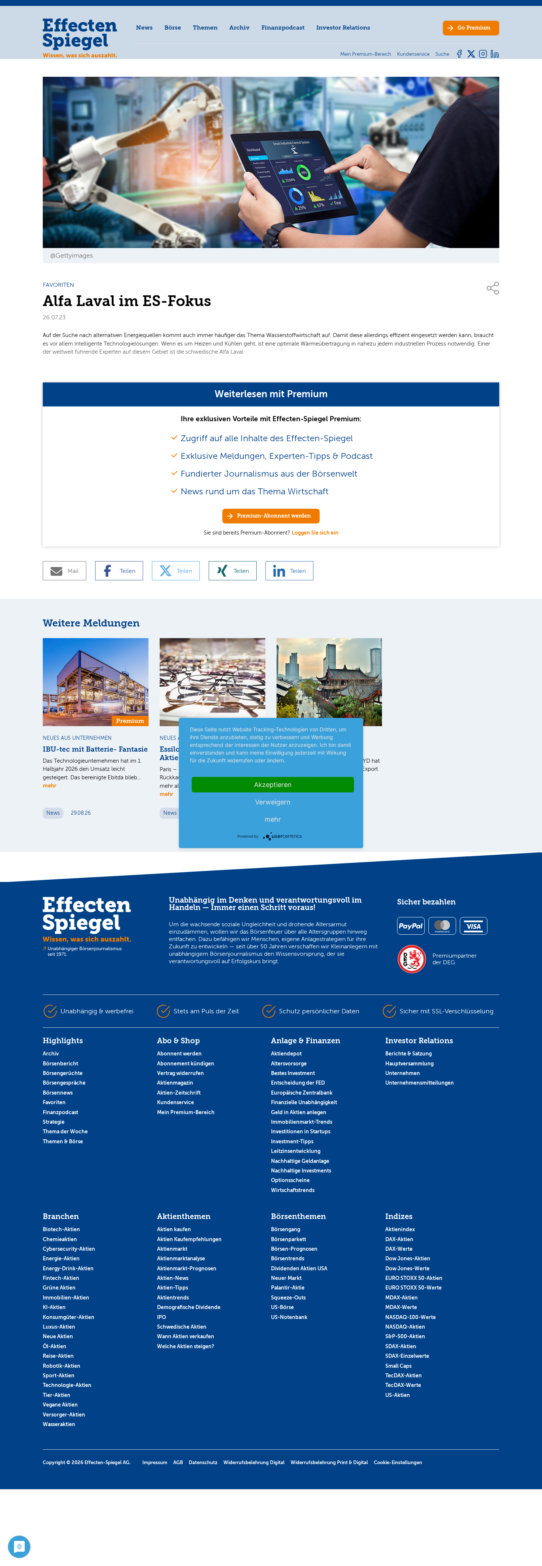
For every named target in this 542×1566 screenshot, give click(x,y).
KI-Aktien (54, 1307)
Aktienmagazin (175, 1083)
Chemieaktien (60, 1239)
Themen (205, 27)
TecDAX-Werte (403, 1385)
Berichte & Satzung (408, 1054)
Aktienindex (400, 1229)
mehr (49, 785)
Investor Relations (343, 27)
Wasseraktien (59, 1424)
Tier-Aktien (56, 1395)
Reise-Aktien (58, 1356)
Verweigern (273, 802)
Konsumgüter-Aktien (68, 1317)
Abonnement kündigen (185, 1064)
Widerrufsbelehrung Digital (254, 1462)
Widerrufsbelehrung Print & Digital (329, 1462)
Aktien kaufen (174, 1229)
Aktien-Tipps (172, 1288)
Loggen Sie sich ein (315, 533)
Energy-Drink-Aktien (68, 1268)
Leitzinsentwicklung (295, 1151)
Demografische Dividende (188, 1307)
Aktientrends (173, 1298)
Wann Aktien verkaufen (185, 1336)
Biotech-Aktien (61, 1229)
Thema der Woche (65, 1131)
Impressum (154, 1462)
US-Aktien (397, 1395)
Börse (172, 27)
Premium (474, 28)
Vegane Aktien (60, 1405)
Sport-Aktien (58, 1375)
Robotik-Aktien (61, 1366)
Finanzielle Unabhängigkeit (304, 1102)
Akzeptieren (273, 785)
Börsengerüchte (63, 1073)
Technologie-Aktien (67, 1385)
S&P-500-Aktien (405, 1336)
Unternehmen (402, 1073)
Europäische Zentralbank (302, 1093)
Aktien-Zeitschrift (179, 1093)
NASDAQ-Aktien (405, 1327)
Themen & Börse (63, 1141)
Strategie (54, 1122)
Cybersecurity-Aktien (69, 1249)
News (144, 27)
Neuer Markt (286, 1278)
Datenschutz (203, 1462)
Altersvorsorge (289, 1064)
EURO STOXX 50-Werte (413, 1288)
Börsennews (58, 1093)
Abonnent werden (179, 1054)
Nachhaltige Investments (301, 1171)
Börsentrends (287, 1258)
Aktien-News (172, 1278)
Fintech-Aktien (61, 1278)
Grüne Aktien (59, 1288)
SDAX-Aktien (400, 1346)
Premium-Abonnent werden (274, 516)
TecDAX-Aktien (403, 1375)
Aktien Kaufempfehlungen (189, 1239)
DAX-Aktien (399, 1239)
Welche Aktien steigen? (185, 1346)
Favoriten (54, 1102)
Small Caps (398, 1366)
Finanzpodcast (283, 27)
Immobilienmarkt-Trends (301, 1122)
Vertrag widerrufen (180, 1073)
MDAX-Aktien (401, 1298)
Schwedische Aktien (181, 1327)
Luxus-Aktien (59, 1327)
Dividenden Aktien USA (299, 1268)
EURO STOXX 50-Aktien (413, 1278)
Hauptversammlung (409, 1064)
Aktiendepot (286, 1054)
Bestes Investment (293, 1073)
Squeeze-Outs (288, 1298)
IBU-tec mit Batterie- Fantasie (95, 749)
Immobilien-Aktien (66, 1298)
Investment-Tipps (292, 1141)
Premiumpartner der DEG (454, 959)
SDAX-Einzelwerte (407, 1356)
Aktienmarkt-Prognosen (186, 1268)
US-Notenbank (289, 1317)
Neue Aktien (58, 1336)
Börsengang (285, 1229)
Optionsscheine (290, 1180)
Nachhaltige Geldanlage (300, 1161)
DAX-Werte (399, 1249)
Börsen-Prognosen (294, 1249)
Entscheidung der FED (298, 1083)
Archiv (239, 27)
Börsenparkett (288, 1239)
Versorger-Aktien (64, 1415)
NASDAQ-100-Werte (410, 1317)
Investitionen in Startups (300, 1131)
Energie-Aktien (61, 1258)
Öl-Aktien (54, 1346)
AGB (178, 1462)
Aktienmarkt (172, 1249)
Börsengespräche (64, 1083)
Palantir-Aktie (288, 1288)
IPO (161, 1317)
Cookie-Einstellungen (398, 1462)
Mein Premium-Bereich (186, 1112)
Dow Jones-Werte (407, 1268)
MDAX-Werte (401, 1307)
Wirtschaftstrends (293, 1190)
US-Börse (282, 1307)
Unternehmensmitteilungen (419, 1083)
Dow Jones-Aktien (407, 1258)
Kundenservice (175, 1102)
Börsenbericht (60, 1064)
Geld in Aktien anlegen (298, 1112)
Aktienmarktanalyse (181, 1258)
